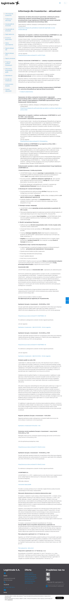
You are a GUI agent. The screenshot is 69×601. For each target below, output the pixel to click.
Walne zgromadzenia (9, 43)
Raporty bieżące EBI (9, 49)
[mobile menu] (60, 3)
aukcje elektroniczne (30, 574)
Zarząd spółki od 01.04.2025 (9, 30)
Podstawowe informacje (8, 19)
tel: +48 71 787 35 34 (9, 587)
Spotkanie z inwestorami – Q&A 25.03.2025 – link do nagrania (34, 327)
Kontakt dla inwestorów (8, 79)
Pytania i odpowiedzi (8, 90)
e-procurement (29, 573)
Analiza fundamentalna (26, 91)
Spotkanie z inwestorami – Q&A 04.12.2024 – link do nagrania (34, 356)
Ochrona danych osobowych (56, 586)
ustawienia (10, 599)
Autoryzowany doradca (9, 85)
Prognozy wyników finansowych (8, 63)
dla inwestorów (29, 583)
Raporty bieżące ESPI (9, 54)
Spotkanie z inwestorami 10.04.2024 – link (29, 425)
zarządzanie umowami (31, 578)
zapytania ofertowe (30, 581)
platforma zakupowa (30, 576)
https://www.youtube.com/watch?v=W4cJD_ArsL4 (31, 447)
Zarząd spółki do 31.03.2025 (9, 24)
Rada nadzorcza (9, 34)
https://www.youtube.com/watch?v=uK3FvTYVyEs (31, 55)
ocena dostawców (29, 579)
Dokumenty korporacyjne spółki (8, 70)
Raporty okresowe (10, 58)
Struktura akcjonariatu (8, 38)
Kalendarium (8, 75)
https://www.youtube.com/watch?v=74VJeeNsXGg (33, 141)
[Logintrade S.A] (10, 3)
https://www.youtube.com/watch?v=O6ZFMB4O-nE (32, 316)
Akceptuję (59, 598)
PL (65, 3)
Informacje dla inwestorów (9, 14)
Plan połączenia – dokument (26, 548)
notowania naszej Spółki (24, 484)
